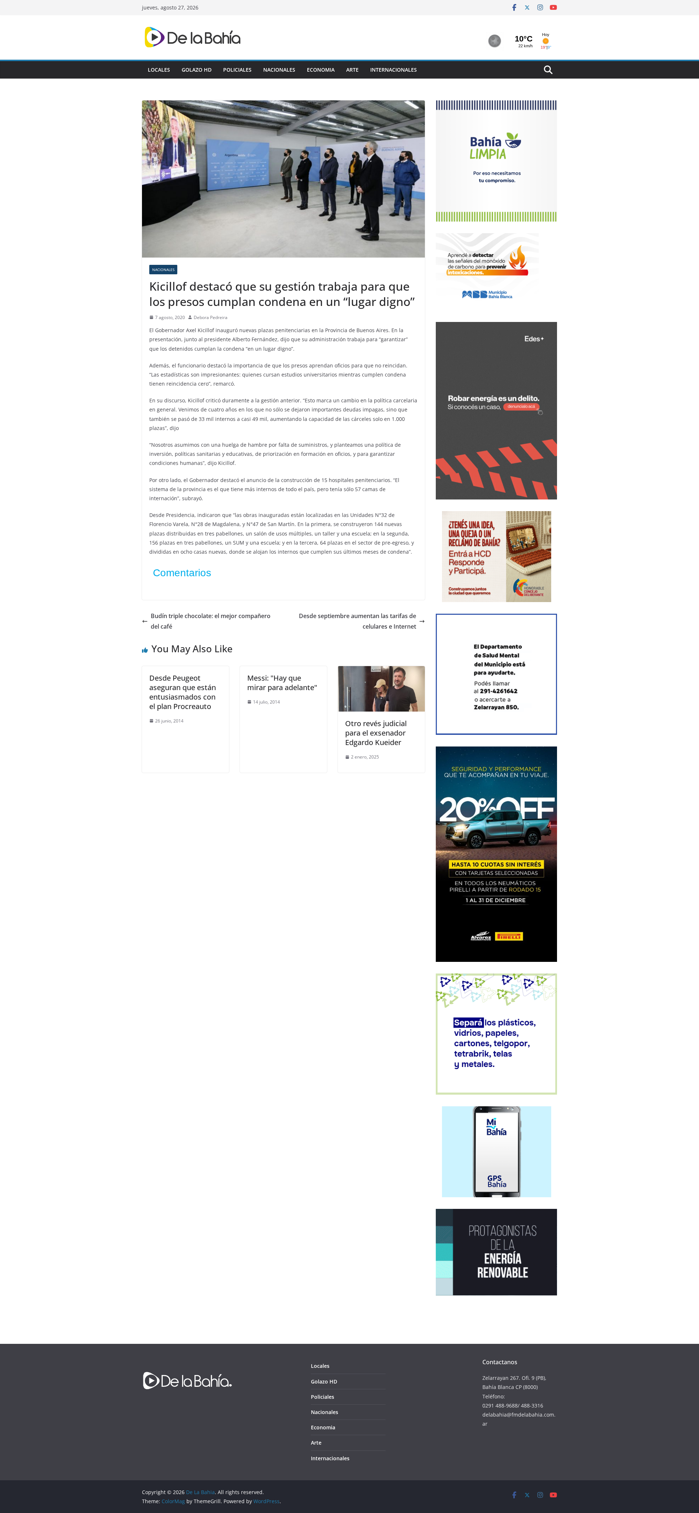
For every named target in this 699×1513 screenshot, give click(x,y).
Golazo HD (197, 69)
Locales (159, 69)
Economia (321, 69)
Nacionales (279, 69)
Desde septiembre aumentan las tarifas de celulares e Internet (357, 621)
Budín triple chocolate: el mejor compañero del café (210, 621)
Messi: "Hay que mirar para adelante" (282, 682)
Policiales (237, 69)
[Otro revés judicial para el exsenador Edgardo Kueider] (381, 671)
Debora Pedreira (211, 317)
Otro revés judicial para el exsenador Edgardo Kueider (376, 732)
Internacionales (393, 69)
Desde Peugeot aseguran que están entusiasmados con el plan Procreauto (182, 692)
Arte (352, 69)
